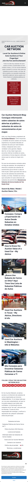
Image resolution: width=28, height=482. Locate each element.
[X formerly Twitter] (12, 385)
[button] (26, 463)
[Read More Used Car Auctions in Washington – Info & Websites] (14, 331)
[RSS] (24, 385)
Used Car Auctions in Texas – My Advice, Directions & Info (13, 314)
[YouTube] (15, 385)
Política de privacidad (11, 445)
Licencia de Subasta (14, 432)
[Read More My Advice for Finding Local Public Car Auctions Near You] (14, 358)
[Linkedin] (18, 385)
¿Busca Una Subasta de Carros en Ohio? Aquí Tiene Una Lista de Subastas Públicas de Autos (13, 282)
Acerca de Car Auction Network (14, 439)
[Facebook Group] (6, 385)
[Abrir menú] (25, 3)
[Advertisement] (14, 21)
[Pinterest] (9, 385)
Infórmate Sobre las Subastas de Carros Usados (12, 436)
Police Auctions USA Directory (14, 429)
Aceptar (14, 477)
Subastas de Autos (14, 421)
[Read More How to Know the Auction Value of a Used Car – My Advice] (14, 238)
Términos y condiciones (14, 448)
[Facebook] (3, 385)
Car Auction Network (8, 138)
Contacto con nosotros (14, 442)
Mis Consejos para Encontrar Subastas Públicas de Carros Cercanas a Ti (14, 370)
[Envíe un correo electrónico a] (21, 385)
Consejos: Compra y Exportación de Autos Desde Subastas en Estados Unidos (13, 219)
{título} (14, 480)
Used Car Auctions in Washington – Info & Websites (13, 342)
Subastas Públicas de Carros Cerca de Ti (13, 425)
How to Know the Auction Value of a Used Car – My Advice (13, 250)
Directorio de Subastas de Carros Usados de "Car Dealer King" (14, 182)
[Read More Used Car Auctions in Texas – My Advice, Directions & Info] (14, 302)
